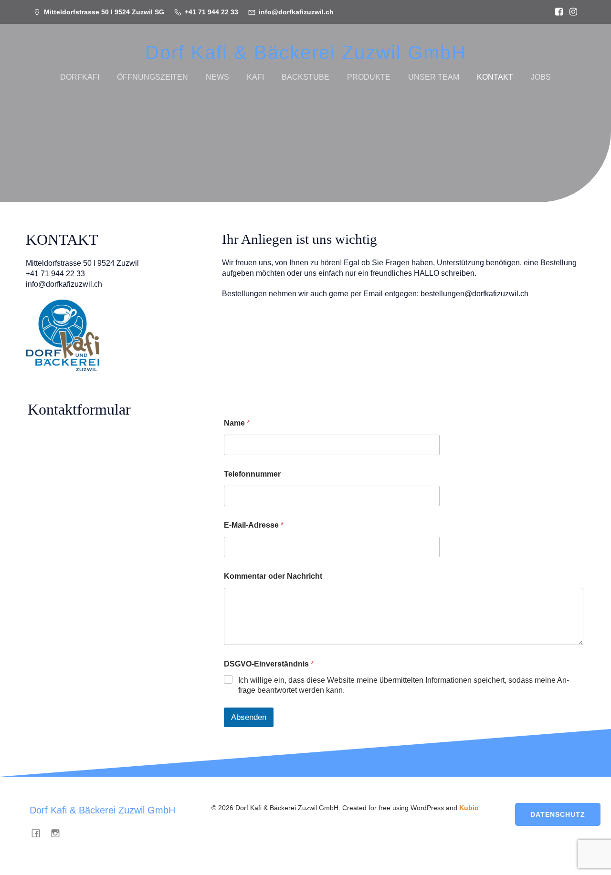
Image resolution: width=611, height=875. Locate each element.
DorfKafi (79, 77)
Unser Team (433, 77)
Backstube (305, 77)
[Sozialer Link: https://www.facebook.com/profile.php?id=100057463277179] (556, 12)
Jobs (541, 77)
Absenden (248, 717)
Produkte (368, 77)
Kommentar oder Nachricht (273, 576)
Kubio (469, 808)
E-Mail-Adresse (254, 525)
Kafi (255, 77)
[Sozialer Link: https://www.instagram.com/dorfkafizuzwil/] (571, 12)
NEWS (217, 77)
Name (237, 423)
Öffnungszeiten (152, 77)
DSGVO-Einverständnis (269, 664)
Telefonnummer (252, 474)
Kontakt (495, 77)
